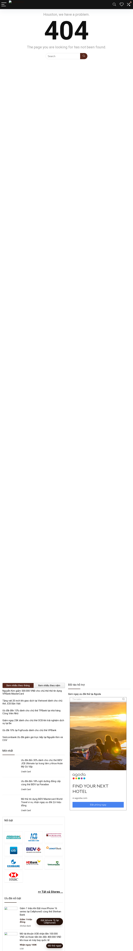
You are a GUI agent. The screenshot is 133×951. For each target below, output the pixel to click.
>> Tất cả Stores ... (50, 891)
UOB (22, 949)
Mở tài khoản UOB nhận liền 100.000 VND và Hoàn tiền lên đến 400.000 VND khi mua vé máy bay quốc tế (40, 937)
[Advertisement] (99, 836)
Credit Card (26, 772)
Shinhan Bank (25, 926)
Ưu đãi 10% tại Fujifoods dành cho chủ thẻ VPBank (29, 730)
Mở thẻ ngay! (54, 945)
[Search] (114, 4)
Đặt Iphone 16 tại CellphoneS (50, 921)
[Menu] (4, 4)
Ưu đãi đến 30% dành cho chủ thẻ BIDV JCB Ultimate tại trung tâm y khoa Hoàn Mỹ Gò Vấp (42, 763)
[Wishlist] (122, 4)
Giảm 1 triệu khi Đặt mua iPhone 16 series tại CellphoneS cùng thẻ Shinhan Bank (40, 911)
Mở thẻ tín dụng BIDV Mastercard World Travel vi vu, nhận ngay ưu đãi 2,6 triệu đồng (41, 802)
